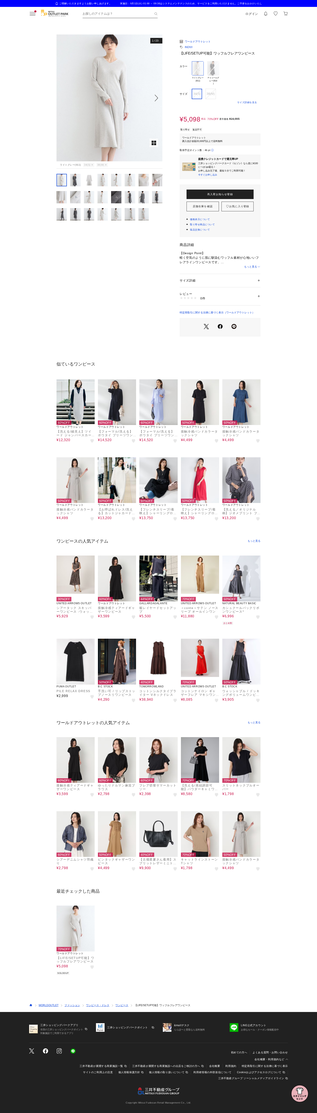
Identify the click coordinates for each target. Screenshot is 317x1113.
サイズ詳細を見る (247, 102)
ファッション (72, 1005)
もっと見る (250, 266)
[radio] (198, 73)
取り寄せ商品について (202, 224)
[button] (109, 97)
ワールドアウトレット (198, 41)
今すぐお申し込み (207, 174)
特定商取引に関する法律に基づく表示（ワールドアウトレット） (217, 312)
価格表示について (200, 219)
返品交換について (200, 229)
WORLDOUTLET (48, 1005)
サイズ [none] (183, 93)
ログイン (251, 13)
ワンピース (121, 1005)
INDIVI (188, 47)
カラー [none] (183, 66)
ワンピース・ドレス (97, 1005)
